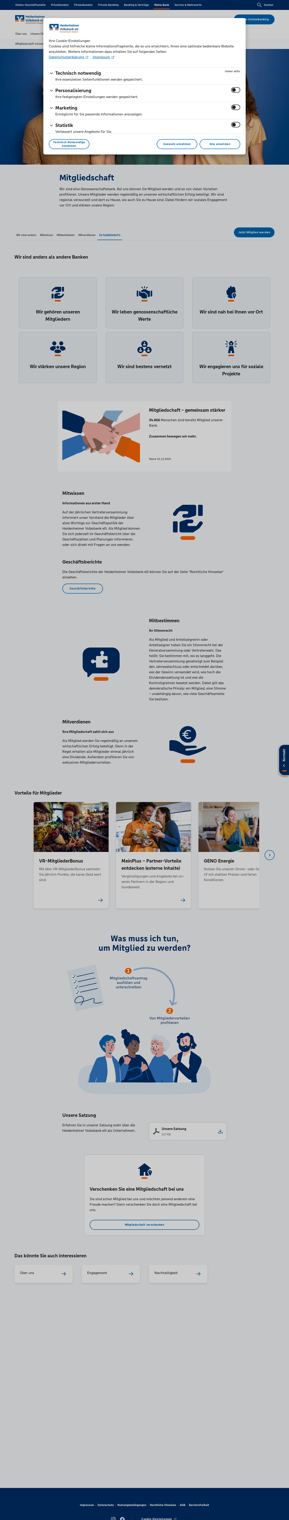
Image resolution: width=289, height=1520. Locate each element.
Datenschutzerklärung (67, 57)
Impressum (101, 57)
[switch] (235, 90)
